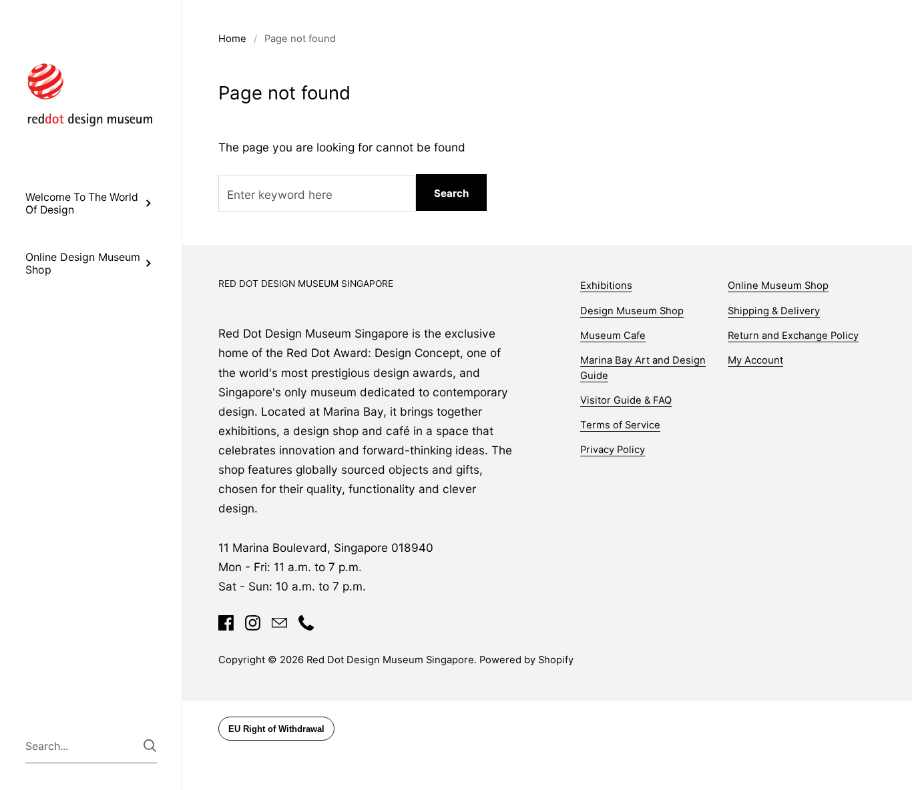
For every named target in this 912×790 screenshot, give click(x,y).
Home (232, 39)
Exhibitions (606, 286)
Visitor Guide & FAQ (626, 400)
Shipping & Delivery (774, 311)
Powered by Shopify (526, 660)
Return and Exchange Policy (793, 336)
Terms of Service (620, 425)
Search (451, 193)
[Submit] (150, 746)
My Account (755, 360)
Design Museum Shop (632, 311)
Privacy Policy (612, 450)
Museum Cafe (613, 336)
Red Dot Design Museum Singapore (390, 660)
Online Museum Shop (778, 286)
